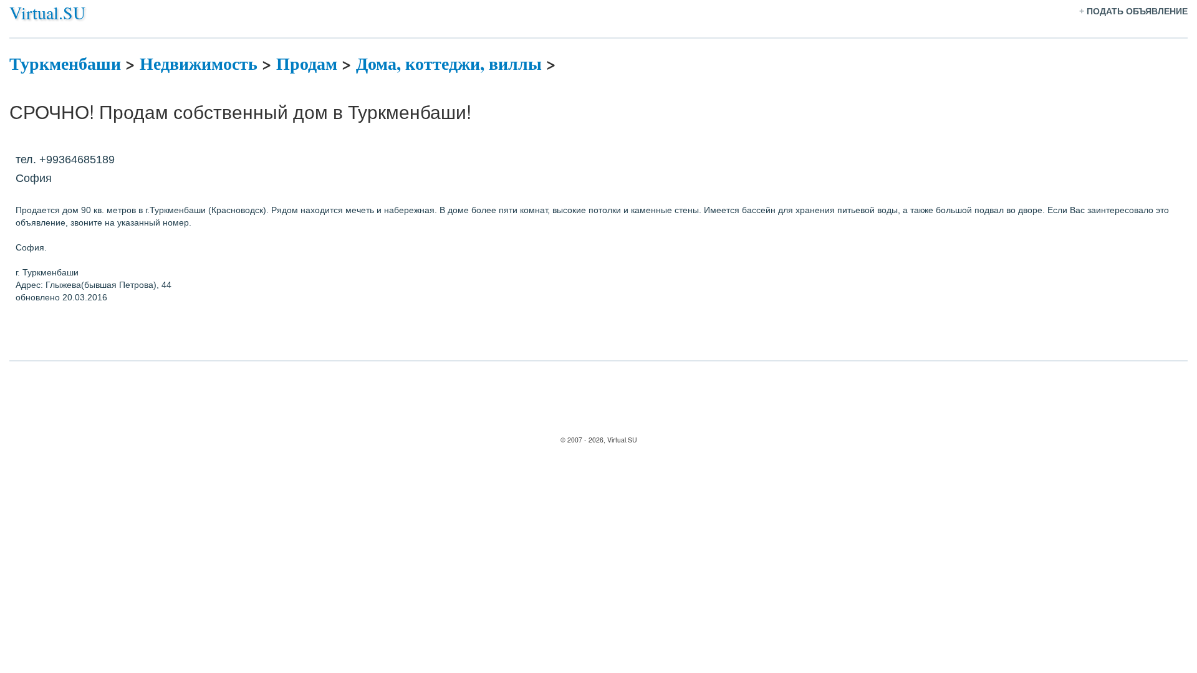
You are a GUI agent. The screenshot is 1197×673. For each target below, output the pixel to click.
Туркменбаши (65, 63)
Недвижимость (198, 63)
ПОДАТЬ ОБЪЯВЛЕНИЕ (1137, 11)
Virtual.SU (47, 12)
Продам (306, 63)
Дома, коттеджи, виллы (449, 63)
